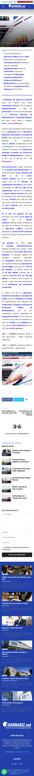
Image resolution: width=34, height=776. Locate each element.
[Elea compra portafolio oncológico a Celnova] (17, 645)
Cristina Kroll (5, 630)
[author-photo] (17, 431)
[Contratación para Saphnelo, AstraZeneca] (6, 462)
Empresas (4, 574)
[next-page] (6, 505)
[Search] (29, 6)
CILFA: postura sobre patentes (12, 703)
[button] (3, 6)
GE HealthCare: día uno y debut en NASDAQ (25, 413)
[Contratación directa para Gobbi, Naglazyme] (6, 471)
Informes (4, 675)
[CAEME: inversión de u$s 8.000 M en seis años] (17, 570)
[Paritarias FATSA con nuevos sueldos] (17, 596)
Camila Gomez (5, 605)
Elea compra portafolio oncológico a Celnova (14, 653)
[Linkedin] (15, 764)
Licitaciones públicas (11, 11)
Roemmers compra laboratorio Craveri (15, 678)
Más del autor (8, 446)
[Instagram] (13, 764)
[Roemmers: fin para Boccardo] (17, 621)
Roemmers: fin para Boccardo (12, 628)
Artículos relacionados (12, 443)
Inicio (2, 11)
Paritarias (4, 600)
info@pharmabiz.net (22, 752)
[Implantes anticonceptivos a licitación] (6, 452)
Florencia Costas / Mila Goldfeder (17, 433)
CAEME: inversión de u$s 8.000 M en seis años (16, 578)
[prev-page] (3, 505)
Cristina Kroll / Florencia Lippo (9, 680)
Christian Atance (6, 581)
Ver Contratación (15, 123)
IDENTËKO (21, 773)
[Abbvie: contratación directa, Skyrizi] (6, 489)
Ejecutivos (4, 624)
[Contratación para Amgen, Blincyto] (6, 480)
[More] (27, 399)
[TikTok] (18, 764)
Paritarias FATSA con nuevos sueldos (15, 603)
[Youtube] (21, 764)
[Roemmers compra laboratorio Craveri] (17, 671)
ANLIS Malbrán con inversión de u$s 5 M (9, 412)
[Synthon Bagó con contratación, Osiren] (6, 498)
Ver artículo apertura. (14, 328)
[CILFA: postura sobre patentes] (17, 696)
